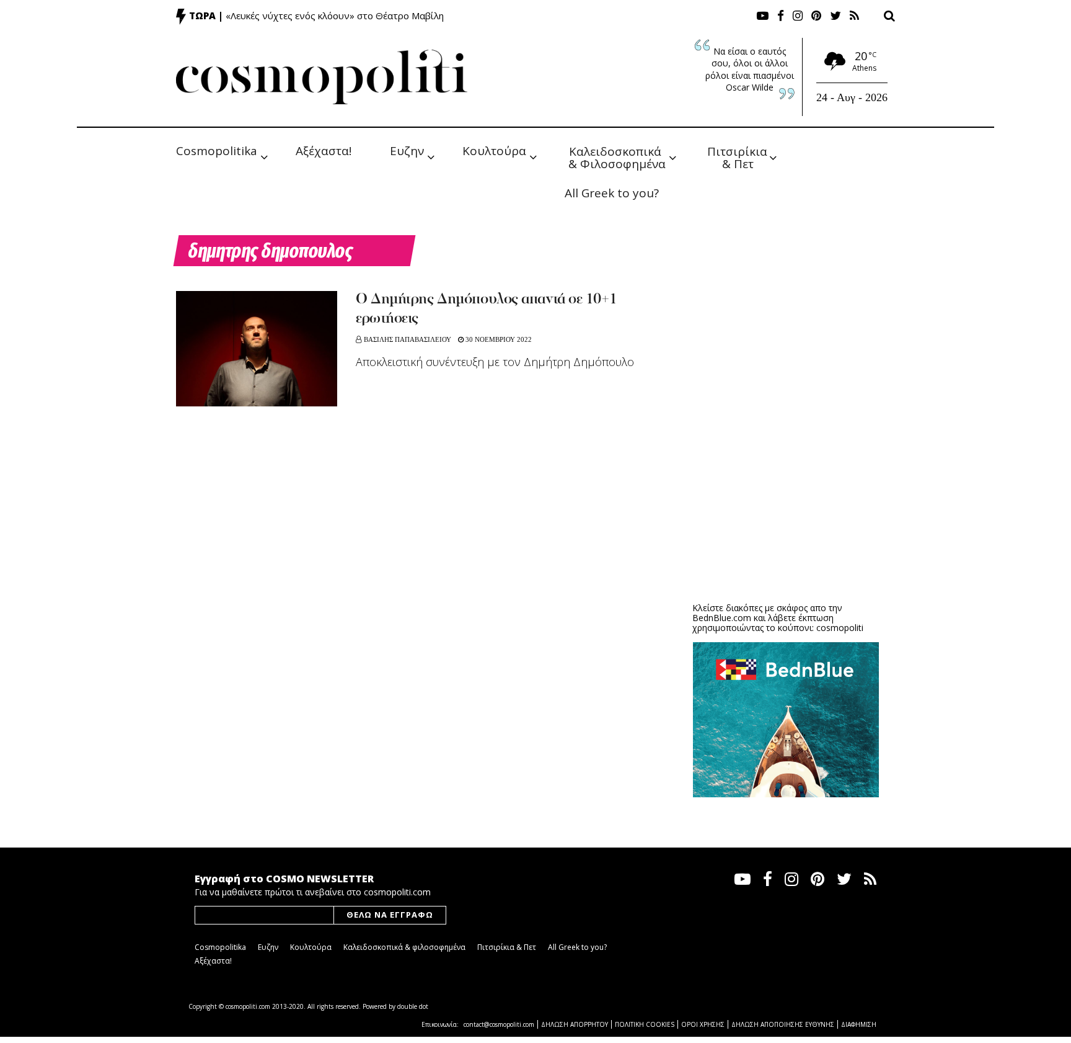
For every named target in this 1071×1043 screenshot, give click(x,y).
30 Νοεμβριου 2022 (498, 339)
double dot (412, 1006)
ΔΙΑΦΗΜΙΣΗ (858, 1024)
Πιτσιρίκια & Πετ (738, 156)
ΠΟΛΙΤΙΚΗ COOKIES (644, 1024)
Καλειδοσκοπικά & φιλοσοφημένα (404, 947)
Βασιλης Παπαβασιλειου (407, 339)
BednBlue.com (721, 618)
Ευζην (407, 151)
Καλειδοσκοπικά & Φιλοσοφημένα (617, 156)
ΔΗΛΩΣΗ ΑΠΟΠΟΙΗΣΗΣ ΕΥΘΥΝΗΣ (782, 1024)
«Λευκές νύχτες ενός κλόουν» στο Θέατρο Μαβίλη (335, 15)
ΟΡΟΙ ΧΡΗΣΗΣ (703, 1024)
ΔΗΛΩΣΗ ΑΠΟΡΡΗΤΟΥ (574, 1024)
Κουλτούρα (494, 151)
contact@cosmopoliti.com (499, 1024)
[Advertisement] (786, 496)
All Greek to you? (612, 193)
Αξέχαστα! (323, 151)
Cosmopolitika (216, 151)
